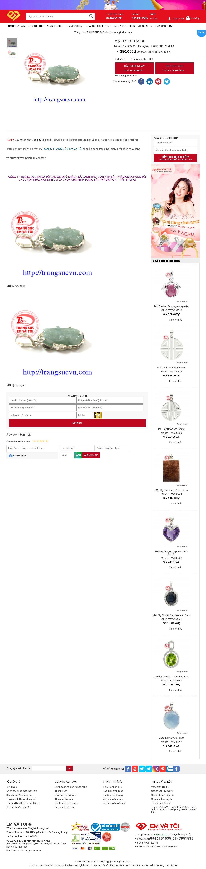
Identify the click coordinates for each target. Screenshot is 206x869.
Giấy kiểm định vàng (113, 799)
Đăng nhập (178, 18)
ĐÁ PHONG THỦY (163, 26)
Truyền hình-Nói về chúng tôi (21, 799)
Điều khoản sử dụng (65, 807)
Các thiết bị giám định (162, 791)
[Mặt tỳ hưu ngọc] (12, 42)
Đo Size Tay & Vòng (113, 795)
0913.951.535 (173, 67)
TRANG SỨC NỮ (36, 26)
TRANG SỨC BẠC (74, 26)
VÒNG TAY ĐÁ (145, 26)
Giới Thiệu (11, 787)
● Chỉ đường (32, 836)
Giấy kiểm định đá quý (114, 803)
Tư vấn (201, 32)
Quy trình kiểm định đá (162, 795)
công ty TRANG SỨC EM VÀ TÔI (63, 149)
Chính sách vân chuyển (66, 803)
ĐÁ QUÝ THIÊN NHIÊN (124, 26)
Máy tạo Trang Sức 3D (66, 795)
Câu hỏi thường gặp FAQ (18, 807)
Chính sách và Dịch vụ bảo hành (71, 787)
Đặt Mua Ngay (134, 67)
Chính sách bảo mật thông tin (21, 791)
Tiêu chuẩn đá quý (160, 803)
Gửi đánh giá (91, 455)
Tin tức (153, 18)
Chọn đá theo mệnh (161, 799)
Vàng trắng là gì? (159, 787)
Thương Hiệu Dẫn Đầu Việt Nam (22, 803)
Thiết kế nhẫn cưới (112, 787)
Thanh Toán (61, 791)
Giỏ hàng (193, 18)
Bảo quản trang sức (113, 791)
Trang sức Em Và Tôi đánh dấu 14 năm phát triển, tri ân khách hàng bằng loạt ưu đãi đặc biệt (173, 809)
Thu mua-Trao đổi (64, 799)
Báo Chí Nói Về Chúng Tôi (19, 795)
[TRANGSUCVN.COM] (13, 20)
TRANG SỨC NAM (16, 26)
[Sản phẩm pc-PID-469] (175, 211)
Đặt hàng (77, 422)
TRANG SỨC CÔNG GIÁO (98, 26)
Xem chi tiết (175, 319)
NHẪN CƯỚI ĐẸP (55, 26)
